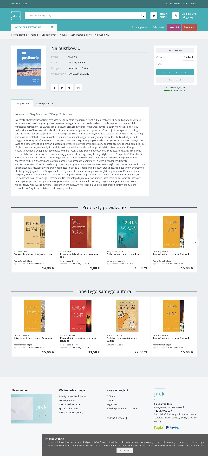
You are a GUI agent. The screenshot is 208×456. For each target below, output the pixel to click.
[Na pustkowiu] (29, 66)
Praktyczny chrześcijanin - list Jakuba (124, 339)
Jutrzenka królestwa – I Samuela (33, 338)
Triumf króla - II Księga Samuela (171, 254)
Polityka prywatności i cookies (122, 408)
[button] (184, 15)
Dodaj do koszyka (175, 72)
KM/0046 (72, 56)
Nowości (174, 27)
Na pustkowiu (102, 34)
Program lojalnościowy (71, 412)
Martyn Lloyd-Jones (115, 251)
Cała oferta (158, 27)
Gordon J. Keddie (76, 62)
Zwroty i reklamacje (69, 404)
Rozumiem (125, 450)
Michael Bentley (21, 251)
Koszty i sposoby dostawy (72, 396)
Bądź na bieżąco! (115, 417)
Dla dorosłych (48, 34)
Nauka (63, 34)
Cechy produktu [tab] (44, 103)
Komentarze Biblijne (81, 34)
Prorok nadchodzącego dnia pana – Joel (80, 255)
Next (195, 242)
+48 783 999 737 (176, 3)
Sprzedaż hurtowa (68, 408)
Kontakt (193, 3)
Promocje (189, 27)
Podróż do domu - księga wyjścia (33, 254)
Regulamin (111, 404)
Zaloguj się (187, 17)
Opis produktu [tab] (22, 103)
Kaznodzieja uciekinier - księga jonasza (78, 339)
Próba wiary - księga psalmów (124, 254)
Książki (34, 34)
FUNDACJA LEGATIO (79, 73)
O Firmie (110, 396)
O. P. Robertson (67, 251)
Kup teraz (175, 79)
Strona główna (139, 27)
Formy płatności (67, 400)
